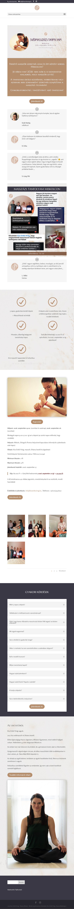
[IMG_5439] (16, 563)
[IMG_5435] (58, 537)
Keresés (21, 882)
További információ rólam (19, 775)
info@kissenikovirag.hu (33, 491)
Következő (62, 571)
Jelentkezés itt (37, 101)
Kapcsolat (37, 422)
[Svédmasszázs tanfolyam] (37, 537)
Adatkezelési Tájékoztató (14, 889)
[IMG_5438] (16, 537)
